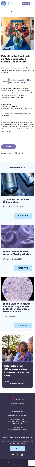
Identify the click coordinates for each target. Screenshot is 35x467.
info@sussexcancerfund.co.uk (17, 429)
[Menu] (32, 3)
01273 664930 (17, 427)
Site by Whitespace (17, 464)
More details (23, 216)
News (7, 12)
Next (17, 448)
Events (13, 12)
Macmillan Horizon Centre (18, 80)
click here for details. (19, 403)
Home (2, 12)
